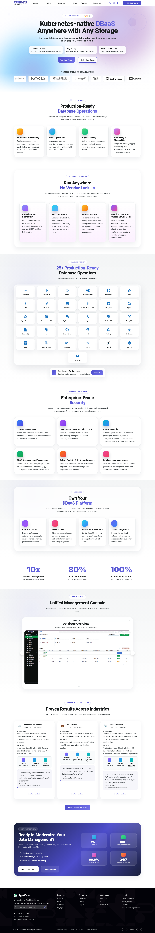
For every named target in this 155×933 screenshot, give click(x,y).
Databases (61, 3)
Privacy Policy (62, 929)
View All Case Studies (77, 808)
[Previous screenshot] (22, 653)
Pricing (74, 3)
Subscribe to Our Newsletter (26, 900)
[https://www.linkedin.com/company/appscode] (132, 929)
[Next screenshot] (133, 653)
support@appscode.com (25, 919)
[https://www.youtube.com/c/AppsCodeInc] (140, 929)
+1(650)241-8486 (22, 916)
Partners (84, 3)
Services (83, 895)
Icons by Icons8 (92, 929)
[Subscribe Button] (44, 907)
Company (104, 895)
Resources (97, 3)
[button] (75, 686)
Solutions (48, 3)
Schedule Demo (88, 60)
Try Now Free (66, 60)
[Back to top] (150, 926)
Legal (124, 895)
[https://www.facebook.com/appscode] (136, 929)
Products (35, 3)
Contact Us (96, 372)
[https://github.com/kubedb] (123, 929)
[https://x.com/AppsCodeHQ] (127, 929)
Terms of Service (77, 929)
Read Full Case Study (34, 794)
